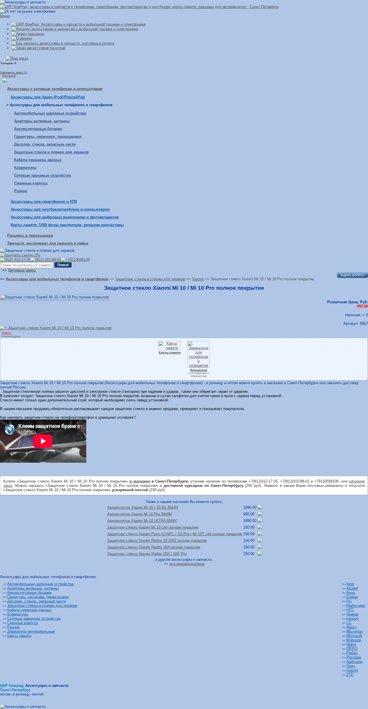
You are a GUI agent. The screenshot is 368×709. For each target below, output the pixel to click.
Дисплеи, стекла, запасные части (45, 144)
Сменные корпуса (30, 183)
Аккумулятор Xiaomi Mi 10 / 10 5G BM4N (142, 507)
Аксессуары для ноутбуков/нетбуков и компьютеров (60, 209)
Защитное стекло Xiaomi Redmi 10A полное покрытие (153, 547)
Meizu (351, 627)
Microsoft (354, 636)
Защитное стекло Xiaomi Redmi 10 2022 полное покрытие (157, 540)
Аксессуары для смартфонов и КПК (44, 201)
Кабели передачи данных (37, 160)
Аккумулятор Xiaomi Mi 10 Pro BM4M (139, 514)
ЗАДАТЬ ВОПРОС (352, 275)
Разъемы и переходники (30, 235)
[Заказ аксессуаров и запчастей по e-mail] (38, 48)
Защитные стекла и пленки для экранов (51, 152)
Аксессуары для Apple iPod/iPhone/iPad (48, 97)
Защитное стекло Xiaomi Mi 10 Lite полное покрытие (152, 527)
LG (348, 623)
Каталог (9, 75)
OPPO (351, 649)
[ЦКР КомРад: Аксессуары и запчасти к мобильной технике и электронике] (139, 7)
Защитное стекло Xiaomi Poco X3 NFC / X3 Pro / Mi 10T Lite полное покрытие (174, 534)
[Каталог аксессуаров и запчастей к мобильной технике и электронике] (75, 29)
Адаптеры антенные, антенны (42, 121)
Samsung (354, 662)
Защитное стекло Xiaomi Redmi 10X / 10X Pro (147, 554)
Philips (352, 653)
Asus (350, 592)
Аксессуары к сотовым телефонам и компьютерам (55, 89)
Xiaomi (352, 670)
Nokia (351, 644)
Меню (5, 16)
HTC (350, 610)
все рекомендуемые (186, 564)
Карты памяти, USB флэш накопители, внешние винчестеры (67, 225)
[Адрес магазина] (28, 33)
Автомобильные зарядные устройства (50, 113)
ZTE (350, 674)
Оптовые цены (22, 270)
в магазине (139, 481)
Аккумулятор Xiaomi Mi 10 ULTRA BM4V (142, 521)
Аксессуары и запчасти (46, 685)
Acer (350, 584)
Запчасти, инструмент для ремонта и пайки (47, 243)
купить (6, 332)
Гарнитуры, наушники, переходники (47, 136)
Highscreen (355, 605)
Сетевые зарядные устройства (42, 175)
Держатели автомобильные (31, 631)
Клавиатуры (25, 167)
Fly (349, 601)
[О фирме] (22, 38)
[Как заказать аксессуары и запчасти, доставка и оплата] (63, 43)
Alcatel (352, 588)
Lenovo (352, 618)
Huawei (352, 614)
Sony (350, 666)
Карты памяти (19, 636)
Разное (20, 191)
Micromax (354, 631)
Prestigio (353, 657)
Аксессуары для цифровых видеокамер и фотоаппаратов (65, 217)
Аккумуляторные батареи (38, 129)
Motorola (353, 640)
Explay (352, 597)
